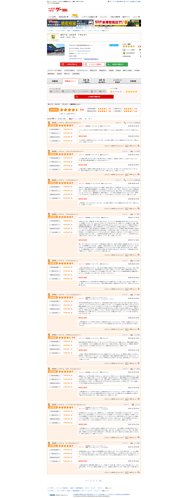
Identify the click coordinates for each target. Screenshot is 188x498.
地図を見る (115, 45)
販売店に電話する (118, 64)
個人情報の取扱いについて (92, 494)
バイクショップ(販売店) (61, 28)
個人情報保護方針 (125, 494)
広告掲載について (104, 494)
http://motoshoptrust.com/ (83, 51)
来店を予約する (72, 64)
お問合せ (121, 1)
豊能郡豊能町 (79, 28)
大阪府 (71, 28)
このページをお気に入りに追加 (133, 1)
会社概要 (75, 494)
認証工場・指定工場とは (91, 59)
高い (86, 119)
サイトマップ (113, 1)
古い (75, 119)
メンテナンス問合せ (95, 64)
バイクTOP (50, 28)
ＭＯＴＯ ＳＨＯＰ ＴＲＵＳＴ (94, 28)
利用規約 (81, 494)
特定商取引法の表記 (76, 58)
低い (90, 119)
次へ (100, 480)
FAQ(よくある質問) (115, 494)
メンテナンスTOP (60, 30)
